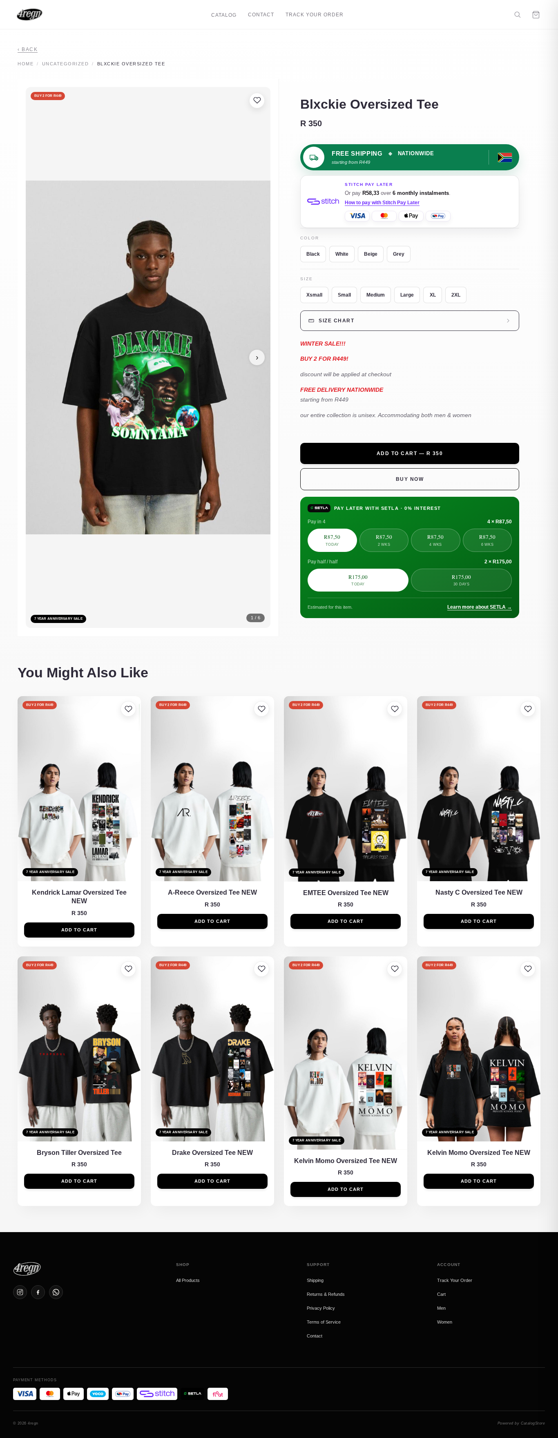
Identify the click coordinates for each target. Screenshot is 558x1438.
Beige (370, 254)
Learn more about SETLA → (479, 607)
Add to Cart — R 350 (410, 453)
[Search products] (517, 14)
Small (344, 295)
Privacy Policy (321, 1308)
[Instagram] (20, 1292)
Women (444, 1322)
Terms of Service (324, 1322)
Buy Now (410, 479)
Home (25, 63)
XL (433, 295)
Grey (398, 254)
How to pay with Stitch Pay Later (382, 202)
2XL (455, 295)
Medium (375, 295)
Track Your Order (315, 15)
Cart (441, 1294)
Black (313, 254)
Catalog (224, 15)
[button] (148, 357)
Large (407, 295)
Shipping (315, 1280)
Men (441, 1308)
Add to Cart (79, 929)
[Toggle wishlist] (257, 100)
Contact (261, 15)
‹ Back (28, 49)
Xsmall (314, 295)
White (341, 254)
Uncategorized (65, 63)
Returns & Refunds (326, 1294)
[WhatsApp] (56, 1292)
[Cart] (536, 14)
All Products (188, 1280)
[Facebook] (38, 1292)
